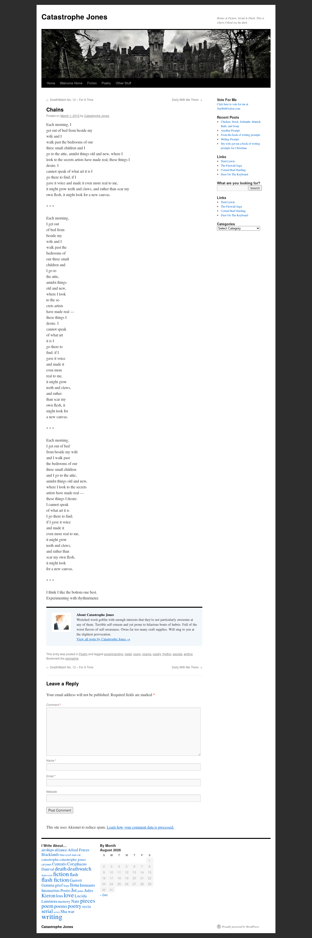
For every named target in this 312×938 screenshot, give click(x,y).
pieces (87, 900)
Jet (74, 890)
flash (74, 874)
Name (51, 760)
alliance (61, 850)
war (71, 911)
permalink (71, 658)
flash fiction (55, 879)
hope (66, 885)
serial (47, 910)
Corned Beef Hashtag (233, 170)
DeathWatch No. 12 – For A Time (69, 99)
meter (128, 654)
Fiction (92, 83)
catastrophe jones (72, 859)
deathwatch (79, 868)
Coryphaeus (77, 864)
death (61, 868)
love (69, 895)
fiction (61, 874)
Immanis (87, 885)
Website (51, 791)
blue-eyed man (68, 855)
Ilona (74, 885)
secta (86, 906)
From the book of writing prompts (240, 135)
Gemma (47, 885)
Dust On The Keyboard (234, 174)
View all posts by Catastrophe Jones (103, 639)
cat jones (46, 864)
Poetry (106, 83)
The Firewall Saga (231, 165)
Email (51, 776)
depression (46, 875)
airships (47, 850)
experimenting (113, 654)
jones (81, 891)
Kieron (48, 895)
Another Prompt (230, 130)
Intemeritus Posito (55, 890)
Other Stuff (123, 83)
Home (51, 83)
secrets (177, 654)
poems (146, 654)
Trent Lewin (228, 161)
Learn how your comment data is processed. (140, 827)
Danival (47, 869)
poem (137, 654)
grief (59, 885)
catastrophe (50, 859)
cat (78, 855)
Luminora (49, 901)
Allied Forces (78, 850)
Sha (63, 911)
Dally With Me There (187, 99)
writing (188, 654)
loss (59, 895)
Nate (75, 901)
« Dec (104, 895)
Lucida (81, 896)
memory (64, 901)
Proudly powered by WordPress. (241, 927)
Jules (88, 890)
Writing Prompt (230, 139)
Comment (53, 704)
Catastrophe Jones (74, 16)
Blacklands (50, 854)
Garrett (76, 880)
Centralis (59, 864)
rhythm (166, 654)
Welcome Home (71, 83)
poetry (157, 654)
